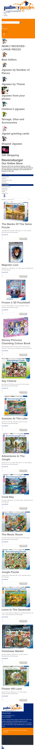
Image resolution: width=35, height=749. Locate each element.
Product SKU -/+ (6, 175)
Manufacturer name (7, 180)
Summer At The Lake (15, 418)
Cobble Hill (4, 190)
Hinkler (3, 191)
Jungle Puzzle (10, 572)
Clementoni (4, 188)
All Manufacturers (6, 186)
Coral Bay (8, 496)
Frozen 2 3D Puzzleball (16, 302)
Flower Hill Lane (12, 688)
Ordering (4, 181)
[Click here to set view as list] (4, 196)
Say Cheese (9, 380)
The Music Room (12, 534)
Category (4, 178)
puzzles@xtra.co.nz (9, 715)
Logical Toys (5, 193)
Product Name (5, 177)
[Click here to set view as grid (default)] (4, 194)
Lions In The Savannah (16, 609)
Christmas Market (13, 651)
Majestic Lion (10, 264)
